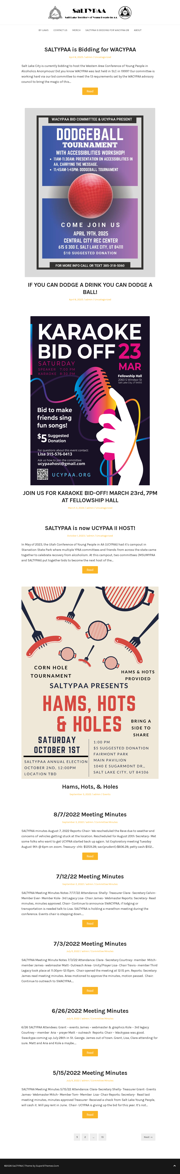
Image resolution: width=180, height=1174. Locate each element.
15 (103, 1137)
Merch (76, 30)
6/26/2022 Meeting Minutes (90, 1010)
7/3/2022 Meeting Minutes (90, 943)
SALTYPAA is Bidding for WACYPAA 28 (107, 30)
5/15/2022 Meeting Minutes (90, 1072)
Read (90, 91)
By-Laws (43, 30)
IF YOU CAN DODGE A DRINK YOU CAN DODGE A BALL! (90, 288)
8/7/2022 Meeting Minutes (90, 814)
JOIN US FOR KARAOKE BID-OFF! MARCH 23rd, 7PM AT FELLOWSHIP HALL (90, 497)
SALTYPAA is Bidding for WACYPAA (90, 49)
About (138, 30)
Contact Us (60, 30)
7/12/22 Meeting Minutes (90, 876)
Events (107, 794)
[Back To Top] (174, 1166)
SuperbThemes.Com (47, 1165)
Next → (148, 1137)
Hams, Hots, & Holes (90, 786)
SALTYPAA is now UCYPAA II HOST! (90, 528)
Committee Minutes (106, 822)
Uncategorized (103, 57)
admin (88, 57)
